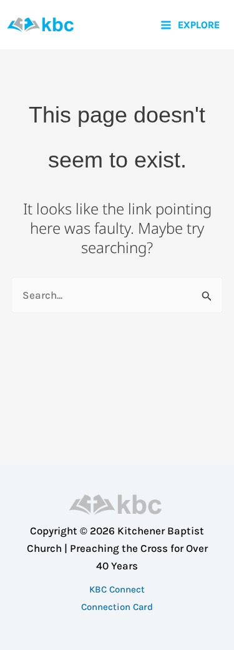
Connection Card (117, 606)
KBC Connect (117, 589)
